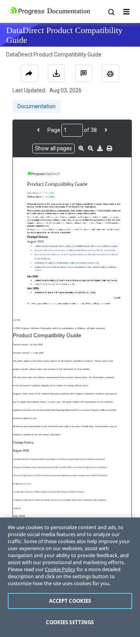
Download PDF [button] (56, 73)
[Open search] (111, 12)
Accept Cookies (70, 600)
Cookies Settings (70, 622)
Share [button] (29, 73)
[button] (83, 73)
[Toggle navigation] (126, 12)
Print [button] (110, 73)
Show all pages (53, 148)
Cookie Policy (60, 569)
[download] (100, 148)
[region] (70, 577)
